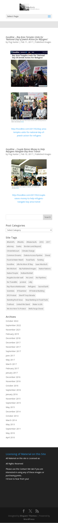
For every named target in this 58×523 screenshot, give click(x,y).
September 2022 (13, 325)
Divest (47, 255)
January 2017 (12, 372)
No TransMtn (12, 282)
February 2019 (12, 334)
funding (40, 260)
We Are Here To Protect (16, 308)
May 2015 (10, 407)
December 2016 (13, 377)
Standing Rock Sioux (15, 300)
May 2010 (10, 433)
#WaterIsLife (32, 242)
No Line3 (29, 277)
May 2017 (10, 359)
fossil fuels (30, 260)
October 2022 (12, 321)
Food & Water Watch (15, 260)
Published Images (43, 42)
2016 (41, 242)
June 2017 (10, 355)
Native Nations (45, 268)
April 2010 (10, 437)
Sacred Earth (43, 286)
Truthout (10, 304)
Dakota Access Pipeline (33, 255)
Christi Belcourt (13, 251)
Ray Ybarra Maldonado (16, 286)
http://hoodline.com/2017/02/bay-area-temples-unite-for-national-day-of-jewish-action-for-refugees (29, 132)
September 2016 (13, 390)
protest (23, 282)
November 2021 (13, 329)
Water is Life (37, 304)
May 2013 (10, 424)
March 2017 (11, 364)
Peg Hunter (13, 42)
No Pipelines (41, 277)
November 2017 (13, 347)
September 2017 (13, 351)
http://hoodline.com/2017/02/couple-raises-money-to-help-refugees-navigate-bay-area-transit (29, 198)
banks (18, 246)
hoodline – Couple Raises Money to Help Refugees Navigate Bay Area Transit (25, 150)
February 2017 (12, 368)
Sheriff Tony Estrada (27, 295)
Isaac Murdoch (41, 264)
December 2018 (13, 338)
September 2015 (13, 403)
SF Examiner (21, 291)
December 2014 (13, 411)
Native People (12, 273)
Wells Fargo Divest (36, 308)
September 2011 (13, 428)
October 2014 (12, 416)
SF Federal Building (36, 291)
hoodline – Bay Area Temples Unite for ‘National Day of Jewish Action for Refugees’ (27, 38)
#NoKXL (20, 242)
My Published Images (27, 268)
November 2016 (13, 381)
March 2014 (11, 420)
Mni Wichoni (11, 268)
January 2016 (12, 394)
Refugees (31, 286)
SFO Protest (11, 295)
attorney (10, 246)
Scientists (10, 291)
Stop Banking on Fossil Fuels (36, 300)
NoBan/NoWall (27, 273)
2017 (48, 242)
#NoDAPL (11, 242)
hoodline (10, 264)
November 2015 (13, 398)
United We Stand (23, 304)
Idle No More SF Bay (25, 264)
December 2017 (13, 342)
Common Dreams (14, 255)
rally (30, 282)
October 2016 (12, 385)
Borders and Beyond (32, 246)
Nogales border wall (15, 277)
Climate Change (28, 251)
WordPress (29, 519)
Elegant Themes (28, 515)
